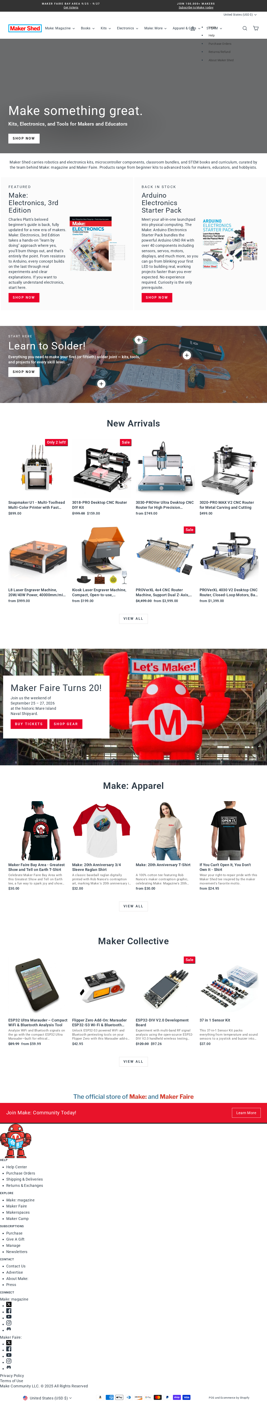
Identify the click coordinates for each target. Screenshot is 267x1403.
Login (212, 27)
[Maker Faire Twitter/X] (136, 1342)
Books (86, 28)
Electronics (126, 28)
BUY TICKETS (29, 724)
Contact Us (16, 1266)
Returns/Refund (220, 52)
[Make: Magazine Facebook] (136, 1310)
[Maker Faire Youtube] (136, 1355)
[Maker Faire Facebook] (136, 1348)
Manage (13, 1245)
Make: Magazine (58, 28)
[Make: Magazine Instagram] (136, 1323)
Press (11, 1284)
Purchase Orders (220, 43)
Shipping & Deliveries (24, 1179)
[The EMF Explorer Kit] (101, 384)
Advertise (14, 1272)
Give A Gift (15, 1239)
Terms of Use (11, 1381)
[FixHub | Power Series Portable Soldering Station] (187, 355)
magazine (20, 1200)
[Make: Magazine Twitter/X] (136, 1304)
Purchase (14, 1233)
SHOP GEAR (66, 724)
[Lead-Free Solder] (139, 340)
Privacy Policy (12, 1375)
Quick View (38, 493)
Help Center (16, 1167)
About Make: (17, 1278)
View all (133, 619)
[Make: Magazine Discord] (136, 1329)
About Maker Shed (221, 60)
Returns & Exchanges (24, 1185)
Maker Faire (16, 1206)
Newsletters (17, 1252)
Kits (104, 28)
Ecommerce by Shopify (234, 1397)
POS (211, 1397)
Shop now (24, 297)
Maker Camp (17, 1218)
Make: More (153, 28)
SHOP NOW (24, 138)
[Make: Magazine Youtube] (136, 1316)
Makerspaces (18, 1212)
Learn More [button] (246, 1113)
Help (212, 35)
